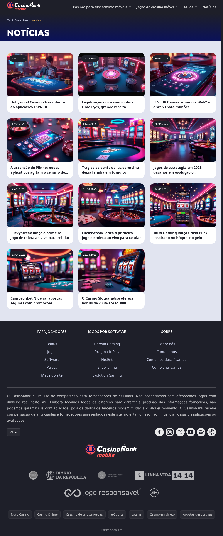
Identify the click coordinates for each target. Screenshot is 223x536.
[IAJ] (111, 475)
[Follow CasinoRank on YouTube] (190, 432)
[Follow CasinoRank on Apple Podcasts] (211, 432)
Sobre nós (166, 343)
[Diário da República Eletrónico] (66, 475)
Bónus (52, 343)
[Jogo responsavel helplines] (102, 492)
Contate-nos (167, 351)
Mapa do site (52, 375)
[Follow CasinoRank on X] (180, 432)
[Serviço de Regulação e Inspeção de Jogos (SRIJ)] (33, 475)
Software (51, 359)
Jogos (51, 351)
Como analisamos (166, 367)
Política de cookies (111, 529)
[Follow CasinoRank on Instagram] (170, 432)
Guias (188, 7)
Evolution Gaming (107, 375)
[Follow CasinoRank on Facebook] (159, 432)
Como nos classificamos (166, 359)
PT (11, 432)
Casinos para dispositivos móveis (100, 7)
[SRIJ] (164, 475)
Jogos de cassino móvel (155, 7)
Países (52, 367)
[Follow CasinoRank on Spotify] (201, 432)
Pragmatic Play (107, 351)
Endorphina (107, 367)
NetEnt (107, 359)
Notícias (209, 7)
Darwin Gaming (107, 343)
